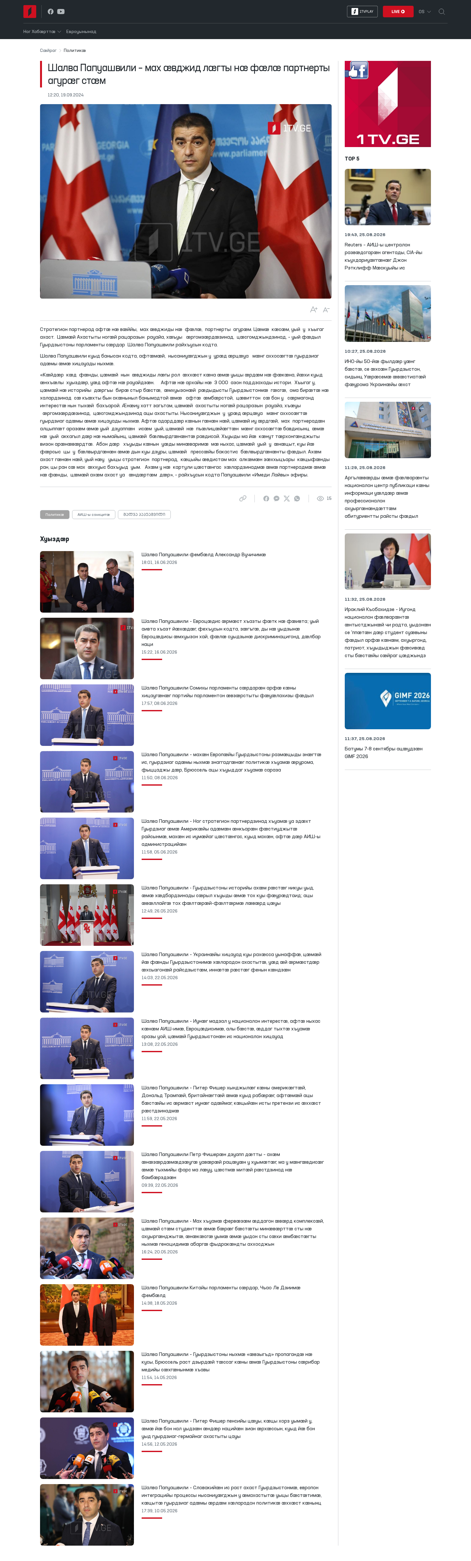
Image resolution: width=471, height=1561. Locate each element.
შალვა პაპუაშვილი (144, 515)
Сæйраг (48, 50)
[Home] (29, 11)
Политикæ (54, 515)
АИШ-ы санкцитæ (94, 515)
